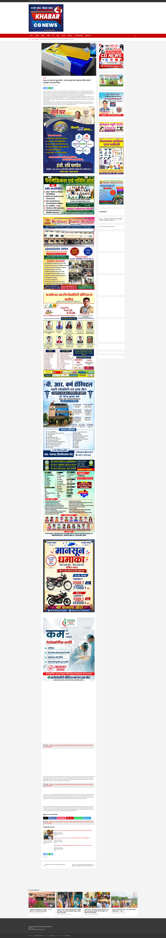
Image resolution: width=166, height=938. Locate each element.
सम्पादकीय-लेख (88, 35)
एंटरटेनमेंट (63, 35)
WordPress (67, 935)
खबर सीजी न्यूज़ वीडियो (79, 35)
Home (31, 35)
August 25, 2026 (87, 914)
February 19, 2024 (46, 85)
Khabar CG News (54, 85)
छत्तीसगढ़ (42, 35)
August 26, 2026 (33, 912)
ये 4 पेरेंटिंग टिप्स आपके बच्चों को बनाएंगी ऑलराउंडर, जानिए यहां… (55, 865)
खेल (53, 35)
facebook (53, 818)
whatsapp (79, 818)
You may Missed (34, 890)
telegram (88, 818)
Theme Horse (52, 935)
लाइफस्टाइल (70, 35)
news (47, 857)
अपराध (57, 35)
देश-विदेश (37, 35)
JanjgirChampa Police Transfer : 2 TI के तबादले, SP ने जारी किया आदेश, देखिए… (41, 910)
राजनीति (48, 35)
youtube (70, 818)
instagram (62, 818)
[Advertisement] (69, 695)
